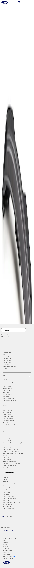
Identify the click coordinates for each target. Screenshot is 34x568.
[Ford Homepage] (6, 563)
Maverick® (5, 337)
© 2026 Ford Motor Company (9, 538)
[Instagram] (10, 530)
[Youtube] (7, 530)
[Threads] (12, 530)
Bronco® (4, 335)
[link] (5, 540)
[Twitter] (4, 530)
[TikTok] (2, 532)
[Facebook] (2, 530)
